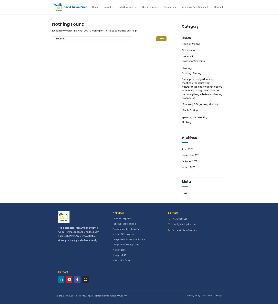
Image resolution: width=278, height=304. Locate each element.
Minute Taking (190, 110)
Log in (185, 193)
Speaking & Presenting (194, 117)
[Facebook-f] (77, 279)
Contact (218, 7)
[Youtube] (69, 279)
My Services (126, 7)
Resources (170, 7)
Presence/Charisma (193, 61)
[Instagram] (85, 279)
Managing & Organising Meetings (200, 104)
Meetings (187, 68)
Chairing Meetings (192, 73)
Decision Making (191, 44)
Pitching (186, 122)
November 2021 (190, 155)
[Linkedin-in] (61, 279)
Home (95, 7)
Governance (189, 50)
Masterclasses (150, 7)
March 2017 (188, 167)
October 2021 (189, 161)
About (107, 7)
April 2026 (187, 149)
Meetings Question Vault (195, 7)
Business (186, 38)
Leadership (188, 56)
